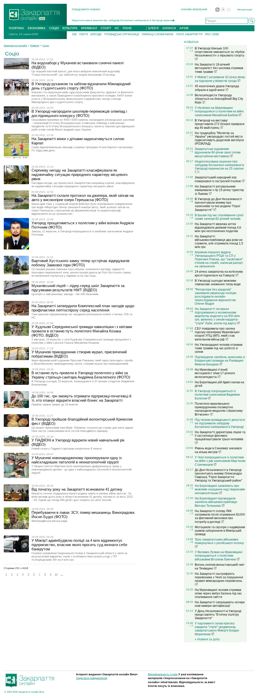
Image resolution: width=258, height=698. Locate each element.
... (62, 574)
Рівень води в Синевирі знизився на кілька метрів (218, 450)
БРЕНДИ (96, 34)
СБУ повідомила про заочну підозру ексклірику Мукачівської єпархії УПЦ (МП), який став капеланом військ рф (217, 334)
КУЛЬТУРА (70, 28)
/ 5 (191, 201)
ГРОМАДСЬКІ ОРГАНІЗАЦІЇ (121, 34)
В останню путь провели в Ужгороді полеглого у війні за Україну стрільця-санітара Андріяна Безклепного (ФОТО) (80, 375)
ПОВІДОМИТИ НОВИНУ (86, 9)
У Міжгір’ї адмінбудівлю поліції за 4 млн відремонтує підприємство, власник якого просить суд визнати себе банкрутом (79, 544)
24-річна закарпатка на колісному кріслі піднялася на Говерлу (219, 273)
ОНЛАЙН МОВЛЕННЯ (194, 9)
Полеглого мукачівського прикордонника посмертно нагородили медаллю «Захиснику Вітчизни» (219, 409)
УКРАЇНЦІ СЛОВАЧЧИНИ (157, 34)
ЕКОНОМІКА (37, 28)
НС (117, 28)
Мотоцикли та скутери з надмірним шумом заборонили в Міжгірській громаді (220, 530)
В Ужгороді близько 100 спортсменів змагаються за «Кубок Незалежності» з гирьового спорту (219, 52)
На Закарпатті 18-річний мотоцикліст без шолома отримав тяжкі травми (219, 68)
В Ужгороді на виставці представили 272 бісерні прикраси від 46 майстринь (219, 124)
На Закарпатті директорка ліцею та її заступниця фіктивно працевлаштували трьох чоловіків (220, 435)
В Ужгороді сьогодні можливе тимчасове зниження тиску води (218, 282)
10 (56, 574)
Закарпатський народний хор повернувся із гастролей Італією (218, 179)
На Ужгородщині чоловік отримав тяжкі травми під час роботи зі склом (218, 348)
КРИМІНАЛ (89, 28)
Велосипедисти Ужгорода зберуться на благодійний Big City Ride (219, 98)
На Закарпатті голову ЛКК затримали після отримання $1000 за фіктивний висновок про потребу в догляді (220, 516)
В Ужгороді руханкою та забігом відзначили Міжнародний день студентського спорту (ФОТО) (81, 86)
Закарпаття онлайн (15, 45)
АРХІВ (184, 28)
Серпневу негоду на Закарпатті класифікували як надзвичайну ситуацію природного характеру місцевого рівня (79, 174)
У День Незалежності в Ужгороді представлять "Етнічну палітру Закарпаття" (218, 614)
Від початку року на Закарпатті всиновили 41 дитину (76, 489)
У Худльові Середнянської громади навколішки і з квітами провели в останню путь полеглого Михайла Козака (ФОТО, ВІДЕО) (81, 331)
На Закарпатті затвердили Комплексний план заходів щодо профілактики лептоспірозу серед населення (82, 308)
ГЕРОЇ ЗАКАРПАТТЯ (189, 34)
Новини (34, 45)
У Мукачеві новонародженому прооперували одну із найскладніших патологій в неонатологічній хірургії (76, 460)
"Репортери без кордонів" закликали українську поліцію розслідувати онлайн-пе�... (123, 21)
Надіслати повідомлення (91, 678)
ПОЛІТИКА (16, 28)
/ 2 (191, 217)
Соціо (45, 45)
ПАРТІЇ (83, 34)
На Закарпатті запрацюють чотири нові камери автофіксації (220, 604)
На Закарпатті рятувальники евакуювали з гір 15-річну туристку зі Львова (219, 190)
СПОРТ (106, 28)
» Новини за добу (207, 639)
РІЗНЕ (127, 28)
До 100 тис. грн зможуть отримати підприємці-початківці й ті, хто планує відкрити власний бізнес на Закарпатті (81, 398)
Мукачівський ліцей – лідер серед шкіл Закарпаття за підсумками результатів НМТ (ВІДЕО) (77, 287)
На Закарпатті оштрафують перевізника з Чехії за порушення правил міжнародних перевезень (219, 577)
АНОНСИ (169, 28)
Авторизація (244, 9)
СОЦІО (54, 28)
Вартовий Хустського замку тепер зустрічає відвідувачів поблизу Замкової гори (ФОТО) (80, 263)
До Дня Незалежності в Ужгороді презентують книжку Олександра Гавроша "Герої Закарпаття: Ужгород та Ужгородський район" (218, 475)
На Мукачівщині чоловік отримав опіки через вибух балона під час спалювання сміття (218, 593)
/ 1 (191, 50)
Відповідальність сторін (163, 674)
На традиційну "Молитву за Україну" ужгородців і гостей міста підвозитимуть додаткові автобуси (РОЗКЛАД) (219, 138)
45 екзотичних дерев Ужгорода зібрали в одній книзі (217, 88)
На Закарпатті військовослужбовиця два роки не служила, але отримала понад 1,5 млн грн (219, 242)
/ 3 (191, 529)
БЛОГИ (153, 28)
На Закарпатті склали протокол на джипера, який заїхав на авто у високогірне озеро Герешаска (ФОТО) (82, 197)
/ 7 (191, 135)
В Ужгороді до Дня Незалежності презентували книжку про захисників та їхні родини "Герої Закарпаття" (218, 204)
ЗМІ (74, 34)
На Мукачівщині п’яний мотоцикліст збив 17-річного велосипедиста (215, 373)
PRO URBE (212, 34)
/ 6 (191, 311)
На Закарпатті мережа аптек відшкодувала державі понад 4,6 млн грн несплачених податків (218, 227)
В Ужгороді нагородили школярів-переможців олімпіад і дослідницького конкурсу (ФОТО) (79, 113)
